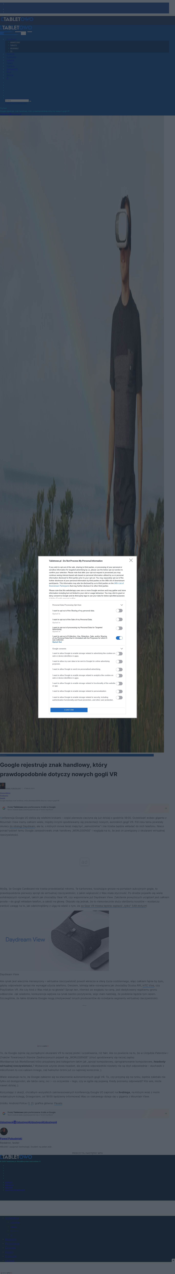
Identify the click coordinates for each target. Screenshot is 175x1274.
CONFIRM (69, 710)
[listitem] (87, 605)
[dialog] (87, 637)
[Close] (131, 561)
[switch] (119, 610)
